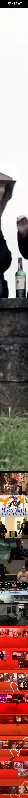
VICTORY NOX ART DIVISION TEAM (14, 4)
